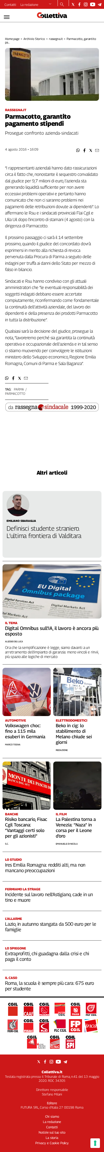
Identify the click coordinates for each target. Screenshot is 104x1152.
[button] (78, 150)
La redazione (29, 5)
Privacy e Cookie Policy (52, 1143)
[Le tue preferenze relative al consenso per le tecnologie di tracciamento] (95, 1143)
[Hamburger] (7, 17)
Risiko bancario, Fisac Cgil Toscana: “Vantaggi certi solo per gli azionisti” (26, 828)
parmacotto (15, 393)
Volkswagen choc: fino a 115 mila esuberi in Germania (25, 731)
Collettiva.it (52, 1072)
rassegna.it (56, 39)
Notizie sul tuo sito (52, 1132)
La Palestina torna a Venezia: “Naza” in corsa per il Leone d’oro (76, 828)
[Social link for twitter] (73, 4)
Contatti (10, 5)
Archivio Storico (34, 39)
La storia (52, 1138)
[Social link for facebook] (79, 4)
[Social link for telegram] (99, 4)
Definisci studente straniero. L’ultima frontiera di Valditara (44, 532)
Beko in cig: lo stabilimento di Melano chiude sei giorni (74, 734)
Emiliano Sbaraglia (21, 520)
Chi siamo (52, 1116)
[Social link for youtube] (92, 4)
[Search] (62, 5)
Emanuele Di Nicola (67, 843)
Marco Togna (12, 744)
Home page (12, 39)
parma (19, 389)
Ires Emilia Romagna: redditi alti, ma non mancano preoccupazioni (45, 867)
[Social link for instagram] (86, 4)
